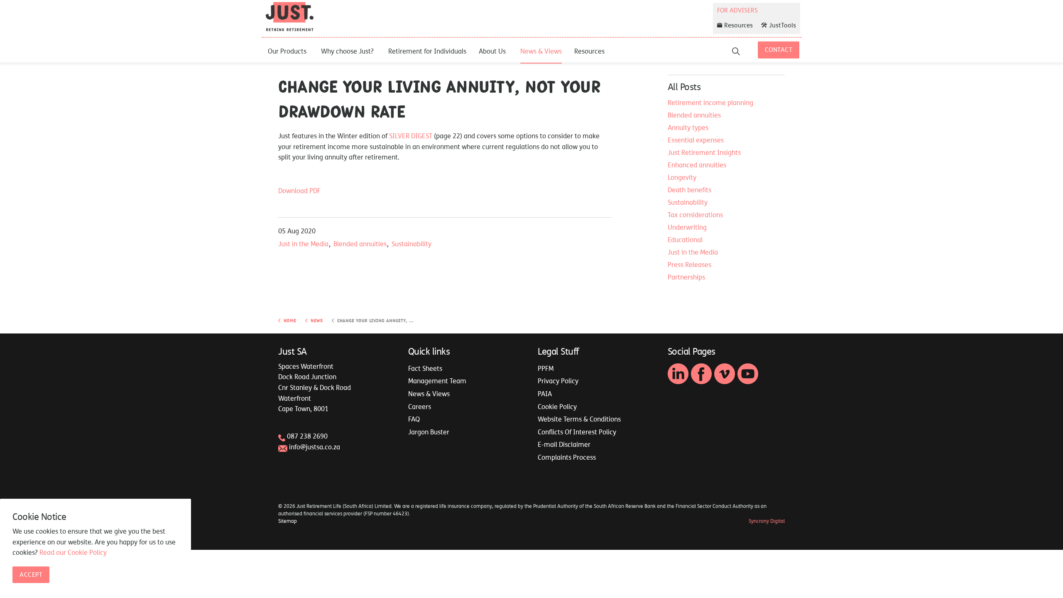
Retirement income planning (710, 102)
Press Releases (689, 264)
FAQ (414, 419)
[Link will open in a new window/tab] (678, 373)
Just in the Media (303, 243)
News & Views (541, 51)
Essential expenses (696, 140)
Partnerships (686, 277)
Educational (685, 239)
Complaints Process (567, 457)
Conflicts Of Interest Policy (577, 431)
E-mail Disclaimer (564, 444)
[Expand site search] (736, 50)
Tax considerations (695, 214)
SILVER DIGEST (410, 135)
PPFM (546, 368)
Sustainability (411, 243)
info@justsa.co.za (314, 446)
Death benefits (689, 189)
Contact (779, 49)
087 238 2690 (307, 436)
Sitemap (287, 521)
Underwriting (687, 227)
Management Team (437, 380)
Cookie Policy (557, 406)
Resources (589, 51)
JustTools (782, 25)
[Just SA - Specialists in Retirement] (290, 16)
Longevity (682, 177)
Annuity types (688, 127)
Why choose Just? (347, 51)
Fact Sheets (425, 368)
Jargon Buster (428, 431)
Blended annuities (360, 243)
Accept (31, 575)
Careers (419, 406)
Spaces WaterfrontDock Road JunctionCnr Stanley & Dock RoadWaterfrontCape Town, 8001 (314, 387)
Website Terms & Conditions (579, 419)
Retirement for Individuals (427, 51)
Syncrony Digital (767, 521)
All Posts (684, 87)
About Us (492, 51)
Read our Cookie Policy (73, 552)
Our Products (287, 51)
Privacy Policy (558, 380)
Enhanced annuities (697, 164)
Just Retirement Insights (704, 152)
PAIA (545, 393)
